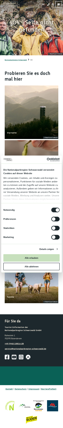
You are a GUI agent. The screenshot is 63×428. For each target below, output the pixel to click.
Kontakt (9, 389)
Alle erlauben (31, 258)
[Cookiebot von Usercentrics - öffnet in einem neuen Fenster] (47, 160)
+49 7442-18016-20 (14, 343)
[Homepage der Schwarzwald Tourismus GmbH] (52, 406)
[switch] (55, 219)
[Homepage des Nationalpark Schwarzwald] (24, 406)
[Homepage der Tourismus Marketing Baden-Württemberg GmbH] (31, 420)
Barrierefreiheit (48, 389)
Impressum (33, 389)
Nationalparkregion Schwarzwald (16, 60)
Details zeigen (46, 249)
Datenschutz (21, 389)
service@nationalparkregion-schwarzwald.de (25, 349)
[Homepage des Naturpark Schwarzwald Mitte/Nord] (38, 406)
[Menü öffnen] (58, 4)
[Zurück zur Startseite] (10, 4)
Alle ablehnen (32, 266)
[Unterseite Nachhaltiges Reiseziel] (10, 406)
